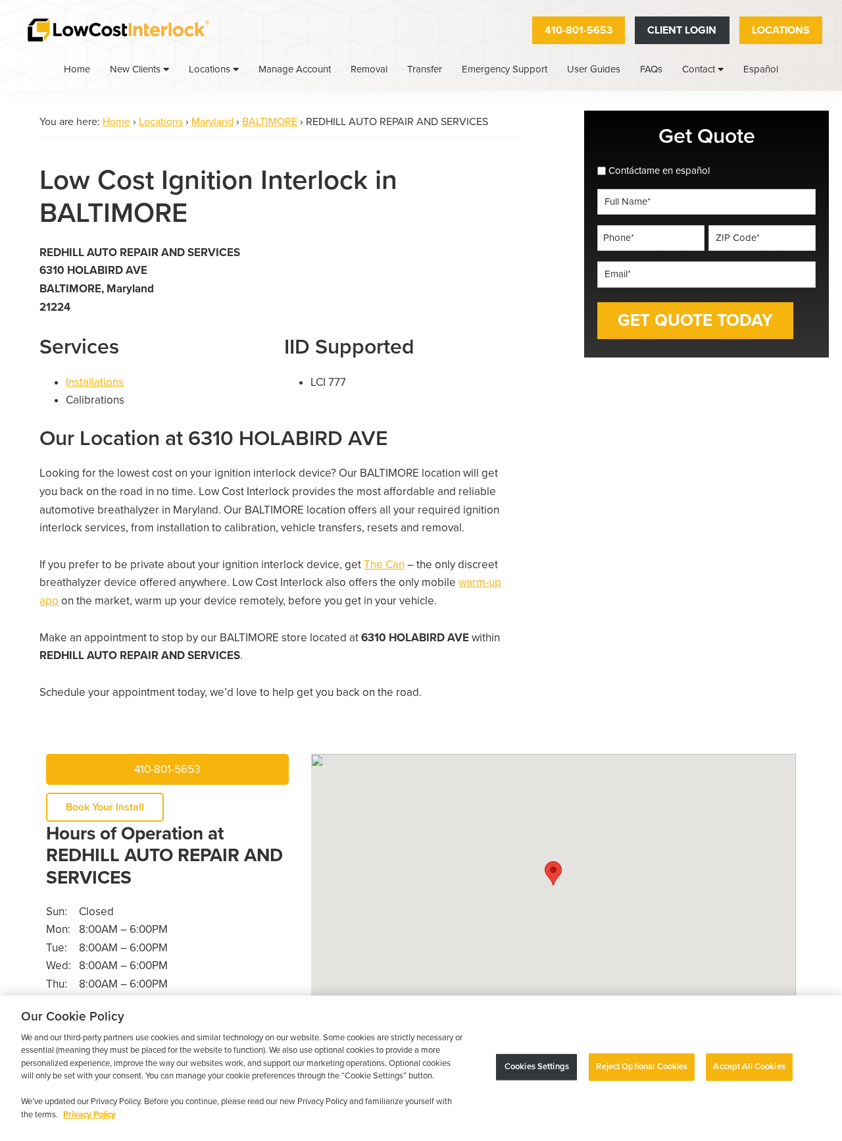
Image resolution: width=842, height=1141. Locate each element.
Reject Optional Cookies (641, 1066)
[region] (421, 1068)
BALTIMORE (269, 121)
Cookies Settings (537, 1066)
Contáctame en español (659, 170)
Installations (95, 382)
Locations (781, 30)
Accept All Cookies (749, 1066)
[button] (553, 873)
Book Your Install (105, 807)
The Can (384, 564)
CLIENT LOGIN (681, 30)
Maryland (212, 121)
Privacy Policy (89, 1114)
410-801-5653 (578, 30)
